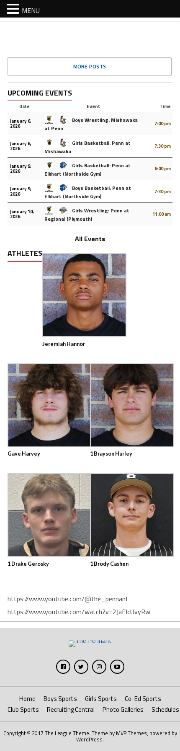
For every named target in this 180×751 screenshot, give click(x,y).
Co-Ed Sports (143, 698)
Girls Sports (101, 698)
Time (165, 106)
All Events (90, 239)
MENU (31, 10)
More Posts (89, 66)
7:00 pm (162, 123)
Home (27, 698)
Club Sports (23, 709)
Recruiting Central (71, 709)
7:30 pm (162, 146)
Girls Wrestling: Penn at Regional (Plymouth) (86, 215)
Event (93, 106)
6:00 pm (162, 168)
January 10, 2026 (22, 214)
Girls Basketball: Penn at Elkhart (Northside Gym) (87, 169)
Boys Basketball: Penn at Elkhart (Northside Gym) (87, 192)
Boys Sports (60, 698)
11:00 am (161, 214)
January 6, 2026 (20, 123)
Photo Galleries (123, 709)
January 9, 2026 (20, 168)
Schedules (165, 709)
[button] (14, 8)
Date (24, 106)
